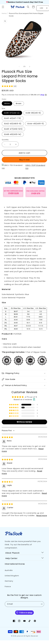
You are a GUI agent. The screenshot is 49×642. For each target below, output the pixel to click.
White (7, 103)
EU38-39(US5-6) (33, 113)
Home (4, 13)
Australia (8, 570)
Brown (18, 103)
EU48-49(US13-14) (12, 134)
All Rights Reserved (30, 636)
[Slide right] (29, 66)
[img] (7, 437)
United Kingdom (12, 575)
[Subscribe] (41, 604)
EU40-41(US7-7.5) (12, 118)
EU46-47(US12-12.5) (13, 129)
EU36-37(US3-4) (12, 113)
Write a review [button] (24, 421)
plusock (20, 636)
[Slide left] (19, 66)
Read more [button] (41, 515)
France (8, 586)
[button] (3, 7)
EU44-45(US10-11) (36, 123)
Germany (9, 581)
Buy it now (24, 159)
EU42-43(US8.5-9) (12, 123)
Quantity (5, 139)
